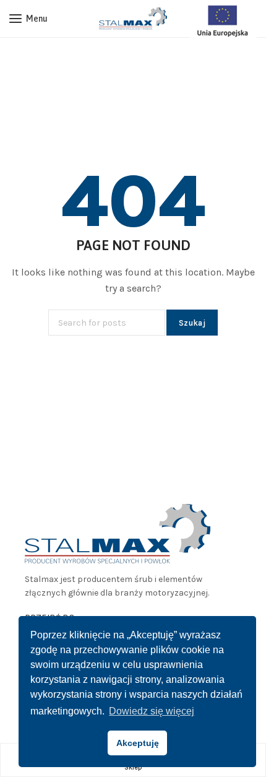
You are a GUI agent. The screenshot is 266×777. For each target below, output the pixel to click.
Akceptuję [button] (137, 743)
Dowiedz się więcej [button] (151, 711)
